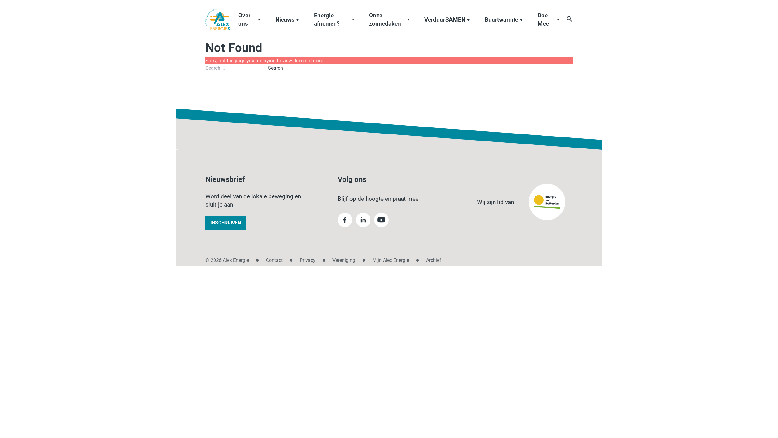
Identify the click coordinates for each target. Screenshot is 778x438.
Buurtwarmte (501, 19)
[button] (569, 19)
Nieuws (284, 19)
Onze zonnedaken (385, 19)
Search (275, 68)
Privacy (307, 260)
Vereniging (343, 260)
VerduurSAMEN (444, 19)
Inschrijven (225, 223)
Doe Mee (543, 19)
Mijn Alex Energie (390, 260)
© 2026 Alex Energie (227, 260)
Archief (433, 260)
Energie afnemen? (326, 19)
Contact (274, 260)
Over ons (244, 19)
